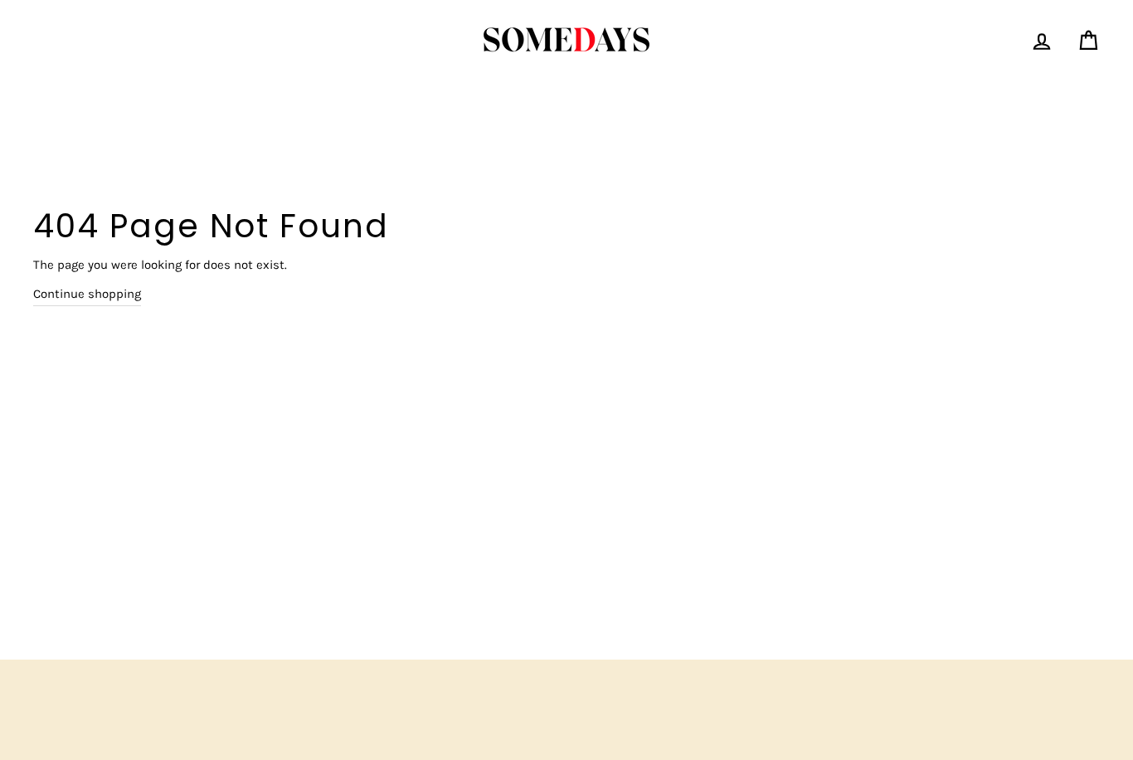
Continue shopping (87, 293)
